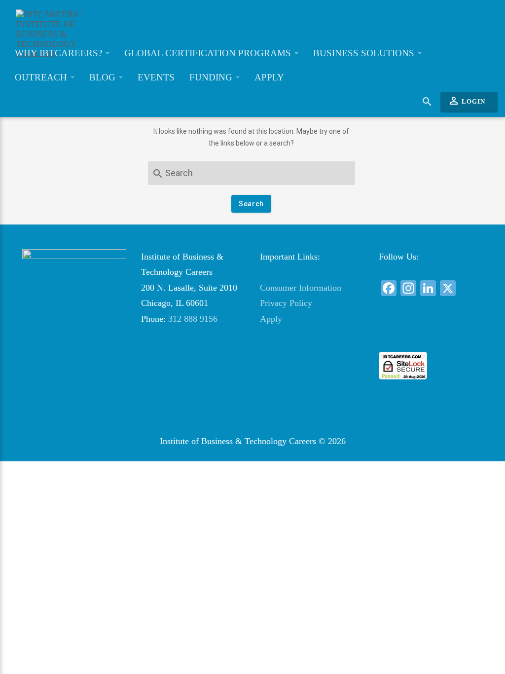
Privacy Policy (286, 303)
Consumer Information (300, 288)
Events (156, 77)
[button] (431, 334)
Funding (212, 77)
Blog (103, 77)
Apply (269, 77)
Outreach (42, 77)
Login (466, 101)
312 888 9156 (192, 319)
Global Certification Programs (208, 53)
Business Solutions (365, 53)
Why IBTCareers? (60, 53)
